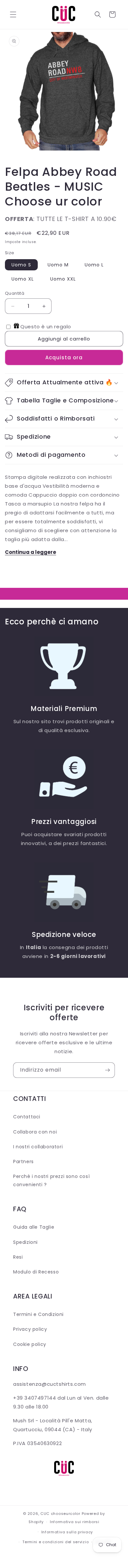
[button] (13, 14)
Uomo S (21, 264)
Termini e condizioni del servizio (55, 1542)
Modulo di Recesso (36, 1272)
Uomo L (94, 264)
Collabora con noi (35, 1132)
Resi (18, 1257)
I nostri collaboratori (38, 1146)
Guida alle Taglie (33, 1227)
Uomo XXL (63, 279)
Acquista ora (64, 357)
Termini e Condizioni (38, 1314)
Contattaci (26, 1116)
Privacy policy (30, 1329)
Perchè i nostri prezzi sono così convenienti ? (51, 1180)
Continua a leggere (30, 552)
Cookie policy (29, 1344)
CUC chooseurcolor (60, 1513)
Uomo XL (22, 279)
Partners (23, 1161)
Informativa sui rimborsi (74, 1521)
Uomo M (58, 264)
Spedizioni (25, 1242)
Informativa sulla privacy (67, 1532)
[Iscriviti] (107, 1070)
